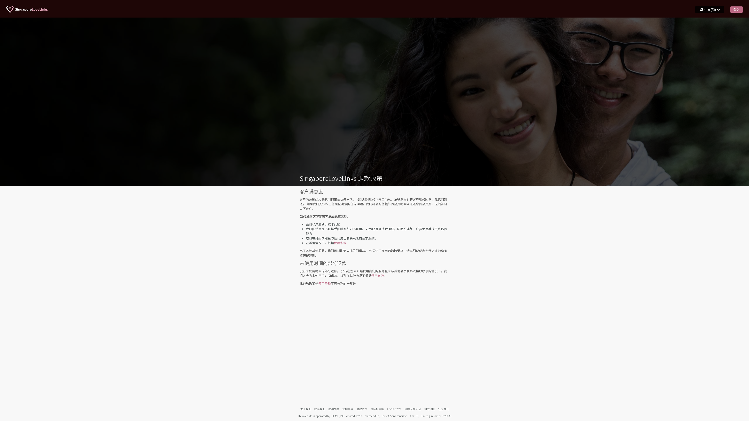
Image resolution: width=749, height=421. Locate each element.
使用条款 (340, 243)
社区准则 (443, 409)
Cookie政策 (394, 409)
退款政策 (361, 409)
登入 (736, 9)
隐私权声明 (377, 409)
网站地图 (429, 409)
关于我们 (305, 409)
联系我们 (319, 409)
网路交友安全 (413, 409)
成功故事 (333, 409)
